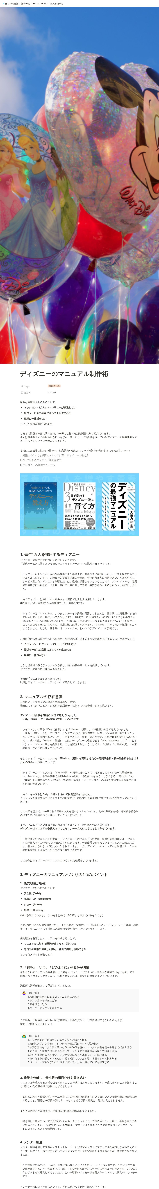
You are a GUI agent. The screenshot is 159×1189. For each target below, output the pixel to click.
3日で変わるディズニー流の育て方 (42, 460)
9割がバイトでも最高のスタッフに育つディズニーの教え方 (56, 455)
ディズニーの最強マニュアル (39, 465)
